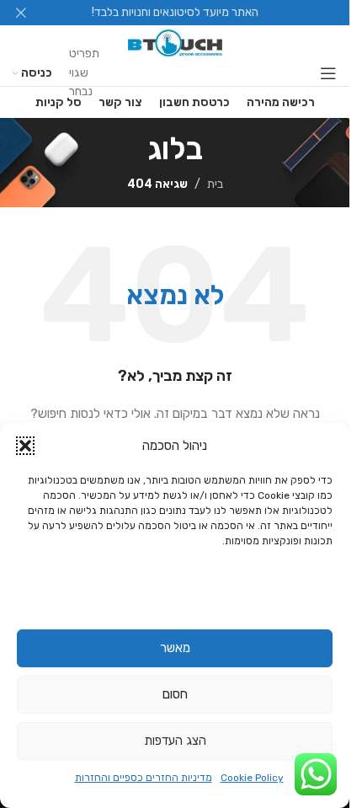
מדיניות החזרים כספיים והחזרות (143, 778)
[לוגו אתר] (175, 42)
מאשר (175, 647)
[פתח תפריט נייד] (328, 73)
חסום (175, 694)
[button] (25, 445)
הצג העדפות (175, 740)
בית (215, 184)
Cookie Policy (252, 778)
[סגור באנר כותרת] (21, 12)
